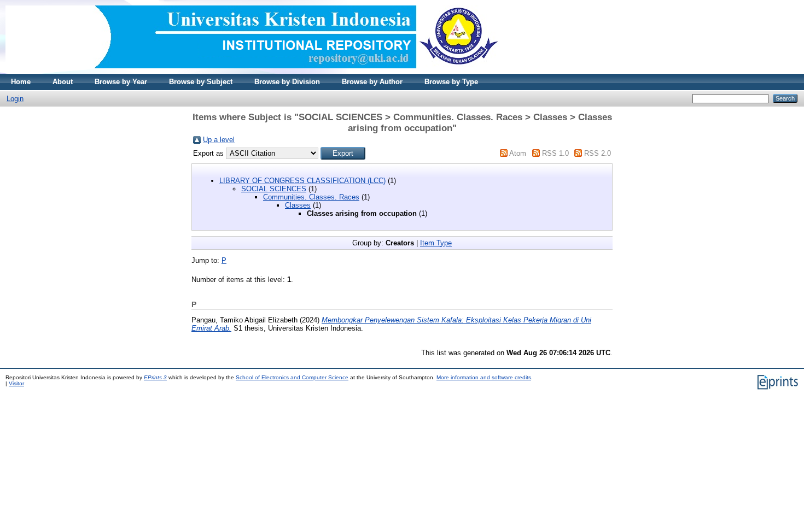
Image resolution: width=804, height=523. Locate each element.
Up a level (219, 140)
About (63, 82)
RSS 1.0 (555, 153)
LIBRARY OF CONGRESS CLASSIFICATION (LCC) (302, 181)
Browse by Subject (200, 82)
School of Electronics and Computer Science (292, 377)
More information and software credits (483, 377)
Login (15, 99)
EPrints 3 (155, 377)
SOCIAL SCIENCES (273, 189)
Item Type (436, 243)
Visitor (16, 383)
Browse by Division (287, 82)
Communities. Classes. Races (311, 197)
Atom (517, 153)
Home (21, 82)
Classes (298, 205)
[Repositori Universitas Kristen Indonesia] (252, 71)
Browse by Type (451, 82)
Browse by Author (372, 82)
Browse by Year (121, 82)
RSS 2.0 (597, 153)
